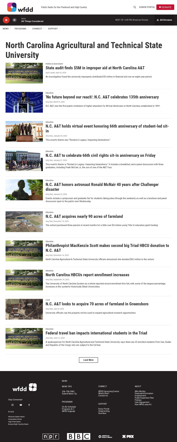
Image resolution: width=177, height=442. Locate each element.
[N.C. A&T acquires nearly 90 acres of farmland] (24, 221)
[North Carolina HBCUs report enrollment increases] (24, 280)
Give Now (102, 413)
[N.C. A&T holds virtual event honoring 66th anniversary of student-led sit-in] (24, 131)
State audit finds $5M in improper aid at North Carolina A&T (95, 67)
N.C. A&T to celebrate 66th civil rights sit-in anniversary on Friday (100, 155)
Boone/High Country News (18, 424)
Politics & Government (54, 64)
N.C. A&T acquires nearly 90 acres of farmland (84, 216)
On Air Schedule (69, 407)
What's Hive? (103, 393)
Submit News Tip (69, 394)
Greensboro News (15, 419)
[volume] (14, 20)
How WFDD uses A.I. (143, 404)
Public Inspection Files (144, 398)
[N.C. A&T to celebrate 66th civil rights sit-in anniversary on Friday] (24, 160)
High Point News (14, 422)
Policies (138, 400)
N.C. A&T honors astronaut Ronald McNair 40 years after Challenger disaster (102, 187)
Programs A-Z (68, 409)
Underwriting (104, 411)
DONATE (166, 7)
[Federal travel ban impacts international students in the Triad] (24, 338)
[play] (6, 20)
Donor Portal (147, 7)
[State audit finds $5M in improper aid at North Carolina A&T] (24, 73)
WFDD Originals (68, 411)
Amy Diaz (49, 102)
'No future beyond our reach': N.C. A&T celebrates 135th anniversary (102, 97)
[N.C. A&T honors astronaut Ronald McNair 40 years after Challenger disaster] (24, 189)
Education (49, 93)
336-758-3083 (68, 392)
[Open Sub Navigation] (11, 29)
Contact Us (103, 396)
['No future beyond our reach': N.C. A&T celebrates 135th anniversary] (24, 102)
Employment (140, 396)
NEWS (64, 381)
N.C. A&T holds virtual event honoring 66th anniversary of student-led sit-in (107, 128)
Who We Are (140, 391)
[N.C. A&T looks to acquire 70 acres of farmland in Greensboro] (24, 309)
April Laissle (50, 73)
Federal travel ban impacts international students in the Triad (96, 333)
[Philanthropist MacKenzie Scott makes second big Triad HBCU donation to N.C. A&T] (24, 250)
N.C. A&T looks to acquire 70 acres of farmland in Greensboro (97, 303)
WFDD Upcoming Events (108, 391)
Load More (88, 360)
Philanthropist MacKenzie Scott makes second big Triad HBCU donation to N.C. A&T (107, 248)
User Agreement (142, 402)
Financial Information (144, 393)
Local (48, 300)
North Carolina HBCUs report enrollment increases (87, 274)
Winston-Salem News (16, 417)
